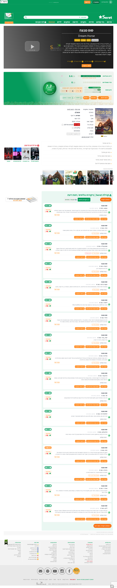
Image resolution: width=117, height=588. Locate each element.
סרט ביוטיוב (34, 555)
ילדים (59, 22)
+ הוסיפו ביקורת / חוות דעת (102, 526)
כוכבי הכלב (72, 547)
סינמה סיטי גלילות (106, 547)
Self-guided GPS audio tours (14, 544)
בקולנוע (77, 91)
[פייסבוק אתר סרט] (69, 574)
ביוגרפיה (69, 134)
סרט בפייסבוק (33, 548)
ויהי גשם (73, 556)
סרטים (91, 553)
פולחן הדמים (72, 544)
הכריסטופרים (26, 161)
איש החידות (54, 553)
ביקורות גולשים (84, 200)
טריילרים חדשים (30, 145)
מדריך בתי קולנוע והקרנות (105, 546)
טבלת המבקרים (9, 22)
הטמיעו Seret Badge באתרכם (33, 545)
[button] (4, 1)
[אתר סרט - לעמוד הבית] (6, 544)
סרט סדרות (34, 550)
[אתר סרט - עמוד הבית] (105, 18)
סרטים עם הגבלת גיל (88, 556)
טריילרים (91, 549)
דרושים (50, 579)
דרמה (78, 134)
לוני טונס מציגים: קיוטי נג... (69, 558)
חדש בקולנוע (90, 546)
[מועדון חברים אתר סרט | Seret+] (40, 574)
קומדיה (74, 134)
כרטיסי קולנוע (89, 544)
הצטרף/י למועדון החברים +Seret (85, 579)
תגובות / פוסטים (70, 200)
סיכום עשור (90, 558)
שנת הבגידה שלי (53, 550)
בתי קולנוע (108, 544)
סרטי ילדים (90, 552)
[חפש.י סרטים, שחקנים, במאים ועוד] (25, 17)
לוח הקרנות (39, 22)
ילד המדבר (54, 556)
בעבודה (55, 560)
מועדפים (93, 98)
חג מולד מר (72, 559)
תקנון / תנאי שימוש (43, 579)
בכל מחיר (54, 546)
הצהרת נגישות (26, 579)
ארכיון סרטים (85, 137)
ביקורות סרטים (89, 550)
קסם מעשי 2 (54, 557)
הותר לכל (77, 125)
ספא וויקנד (72, 550)
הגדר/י (98, 128)
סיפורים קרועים (53, 548)
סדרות (91, 555)
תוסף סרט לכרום (33, 557)
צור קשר (59, 579)
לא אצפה (63, 91)
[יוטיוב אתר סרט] (54, 574)
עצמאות (55, 551)
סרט (70, 584)
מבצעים (52, 22)
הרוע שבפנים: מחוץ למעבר (68, 549)
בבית (71, 91)
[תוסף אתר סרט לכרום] (47, 574)
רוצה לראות (103, 98)
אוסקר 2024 (90, 561)
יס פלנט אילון (108, 552)
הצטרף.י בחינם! (67, 98)
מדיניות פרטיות (34, 579)
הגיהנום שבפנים (17, 161)
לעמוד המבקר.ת (78, 219)
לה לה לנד (72, 546)
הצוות (54, 579)
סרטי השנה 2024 (89, 559)
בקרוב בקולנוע (89, 547)
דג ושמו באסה (71, 552)
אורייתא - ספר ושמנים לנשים (14, 549)
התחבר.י (77, 98)
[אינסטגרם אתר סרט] (62, 574)
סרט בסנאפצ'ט (33, 553)
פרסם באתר (73, 579)
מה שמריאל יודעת (52, 547)
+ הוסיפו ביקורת (105, 200)
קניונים (19, 550)
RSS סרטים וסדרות (32, 559)
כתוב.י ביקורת (86, 66)
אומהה (55, 558)
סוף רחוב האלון (71, 562)
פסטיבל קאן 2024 (88, 562)
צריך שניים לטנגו (71, 555)
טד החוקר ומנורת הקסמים (51, 554)
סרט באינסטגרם (33, 551)
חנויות (19, 553)
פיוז (74, 561)
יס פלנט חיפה (107, 550)
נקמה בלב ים (72, 553)
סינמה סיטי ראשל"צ (106, 549)
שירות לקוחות (65, 579)
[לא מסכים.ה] (47, 211)
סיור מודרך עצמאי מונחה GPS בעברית (14, 546)
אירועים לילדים (17, 555)
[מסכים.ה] (50, 211)
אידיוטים (55, 544)
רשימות (86, 98)
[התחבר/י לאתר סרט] (110, 2)
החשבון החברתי (35, 161)
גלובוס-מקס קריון (107, 553)
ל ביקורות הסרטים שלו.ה (92, 219)
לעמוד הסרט (104, 219)
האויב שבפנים (53, 561)
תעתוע (8, 161)
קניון (20, 552)
